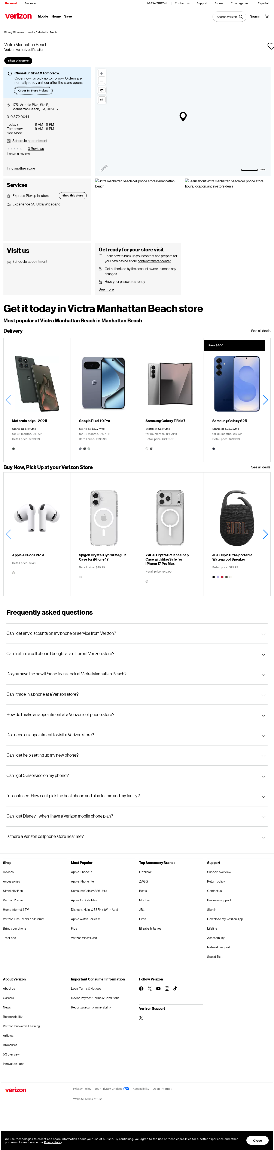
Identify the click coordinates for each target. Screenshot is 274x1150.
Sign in (211, 909)
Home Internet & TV (16, 909)
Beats (143, 891)
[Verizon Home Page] (18, 16)
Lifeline (212, 928)
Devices (8, 872)
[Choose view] (102, 90)
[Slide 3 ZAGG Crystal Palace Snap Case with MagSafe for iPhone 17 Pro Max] (170, 534)
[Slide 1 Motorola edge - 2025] (37, 400)
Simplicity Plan (13, 891)
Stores (219, 3)
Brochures (10, 1045)
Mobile (43, 16)
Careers (8, 998)
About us (9, 988)
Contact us (182, 3)
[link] (8, 32)
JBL (142, 909)
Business (30, 3)
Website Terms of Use (88, 1099)
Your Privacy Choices (109, 1088)
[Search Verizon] (229, 17)
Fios (74, 928)
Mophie (144, 900)
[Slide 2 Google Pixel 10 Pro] (103, 400)
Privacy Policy (82, 1088)
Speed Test (214, 956)
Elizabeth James (150, 928)
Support (202, 3)
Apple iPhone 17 (81, 872)
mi (101, 99)
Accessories (11, 881)
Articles (8, 1035)
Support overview (219, 872)
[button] (47, 32)
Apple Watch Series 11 (85, 919)
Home (56, 16)
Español (263, 3)
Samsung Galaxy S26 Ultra (89, 891)
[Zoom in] (101, 73)
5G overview (11, 1054)
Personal (11, 3)
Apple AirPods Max (84, 900)
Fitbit (142, 919)
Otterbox (145, 872)
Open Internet (162, 1088)
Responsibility (12, 1017)
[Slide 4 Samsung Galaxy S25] (237, 400)
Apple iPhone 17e (82, 881)
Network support (218, 947)
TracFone (9, 938)
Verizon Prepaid (14, 900)
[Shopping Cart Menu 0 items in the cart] (266, 16)
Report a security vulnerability (91, 1007)
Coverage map (240, 3)
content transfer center (154, 261)
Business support (219, 900)
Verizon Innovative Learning (21, 1026)
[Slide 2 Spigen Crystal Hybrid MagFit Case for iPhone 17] (103, 534)
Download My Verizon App (225, 919)
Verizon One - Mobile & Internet (24, 919)
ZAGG (143, 881)
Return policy (216, 881)
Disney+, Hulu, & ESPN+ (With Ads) (94, 909)
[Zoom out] (101, 80)
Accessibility (216, 938)
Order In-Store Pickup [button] (33, 90)
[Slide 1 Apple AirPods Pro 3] (37, 534)
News (7, 1007)
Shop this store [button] (18, 60)
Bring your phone (14, 928)
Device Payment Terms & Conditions (95, 998)
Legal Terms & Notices (86, 988)
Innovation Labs (13, 1064)
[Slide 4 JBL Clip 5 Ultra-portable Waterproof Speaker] (237, 534)
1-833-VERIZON (157, 3)
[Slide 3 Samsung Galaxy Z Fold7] (170, 400)
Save (68, 16)
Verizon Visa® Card (84, 938)
